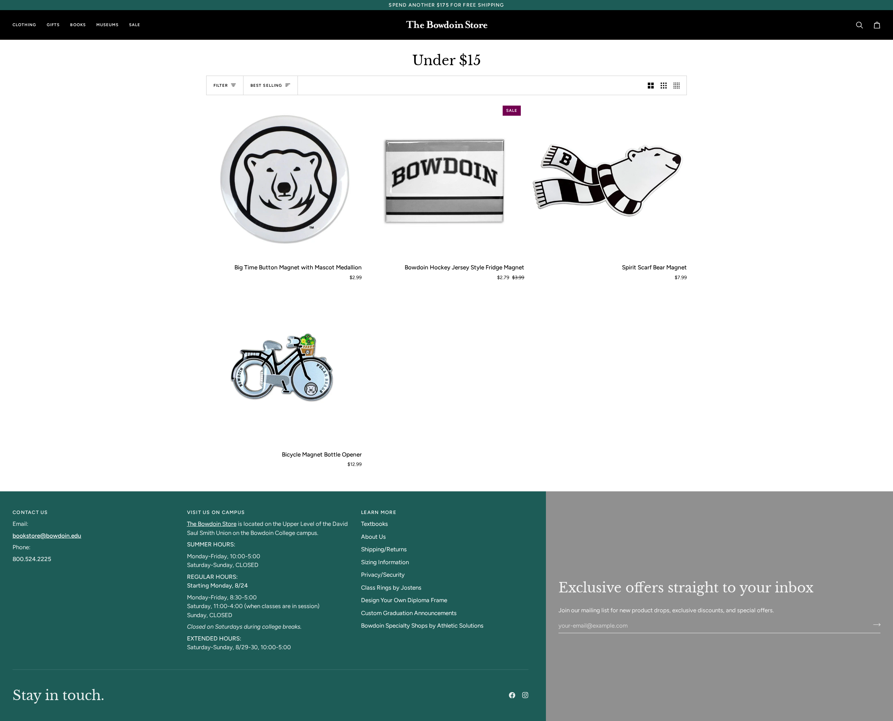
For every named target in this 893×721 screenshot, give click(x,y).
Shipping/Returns (384, 549)
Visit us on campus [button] (216, 512)
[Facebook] (512, 695)
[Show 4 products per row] (678, 85)
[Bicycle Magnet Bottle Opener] (284, 367)
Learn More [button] (378, 512)
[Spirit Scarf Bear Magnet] (609, 180)
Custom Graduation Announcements (409, 612)
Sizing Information (385, 562)
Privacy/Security (383, 574)
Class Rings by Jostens (391, 587)
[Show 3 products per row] (663, 85)
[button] (27, 25)
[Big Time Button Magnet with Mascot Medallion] (284, 180)
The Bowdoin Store (212, 523)
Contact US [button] (30, 512)
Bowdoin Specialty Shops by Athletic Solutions (422, 625)
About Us (373, 536)
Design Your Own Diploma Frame (404, 600)
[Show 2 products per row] (650, 85)
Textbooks (374, 523)
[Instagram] (525, 695)
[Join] (874, 624)
